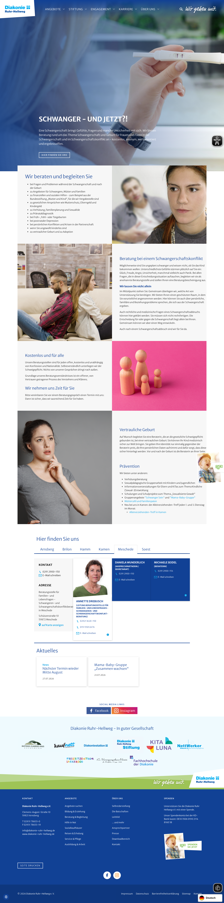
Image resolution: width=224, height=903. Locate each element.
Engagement (101, 9)
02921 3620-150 (88, 621)
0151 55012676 (87, 627)
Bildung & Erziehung (75, 811)
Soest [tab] (146, 549)
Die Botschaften (120, 811)
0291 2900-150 (51, 571)
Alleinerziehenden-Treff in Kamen (147, 512)
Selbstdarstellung (121, 806)
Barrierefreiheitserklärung (165, 893)
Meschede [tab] (125, 549)
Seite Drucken (30, 865)
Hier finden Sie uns (54, 155)
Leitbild (116, 817)
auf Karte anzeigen (53, 625)
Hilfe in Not (70, 822)
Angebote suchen (74, 806)
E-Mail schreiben (52, 575)
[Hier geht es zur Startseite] (17, 8)
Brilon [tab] (67, 549)
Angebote (53, 9)
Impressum (127, 893)
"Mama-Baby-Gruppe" (182, 497)
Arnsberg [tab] (47, 549)
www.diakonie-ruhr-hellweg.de (38, 834)
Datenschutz (142, 893)
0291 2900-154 (165, 571)
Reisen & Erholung (74, 833)
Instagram (127, 711)
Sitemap (186, 893)
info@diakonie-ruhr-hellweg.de (38, 830)
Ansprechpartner (121, 828)
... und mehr (118, 822)
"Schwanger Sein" (155, 497)
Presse (115, 833)
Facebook (101, 711)
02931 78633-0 (32, 821)
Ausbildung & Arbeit (75, 844)
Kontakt (116, 844)
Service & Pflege (73, 839)
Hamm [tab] (85, 549)
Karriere (126, 9)
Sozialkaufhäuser (73, 828)
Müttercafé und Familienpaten (140, 501)
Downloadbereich (121, 839)
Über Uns (148, 9)
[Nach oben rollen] (217, 896)
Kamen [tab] (104, 549)
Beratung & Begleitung (76, 817)
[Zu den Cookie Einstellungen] (6, 897)
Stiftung (76, 9)
